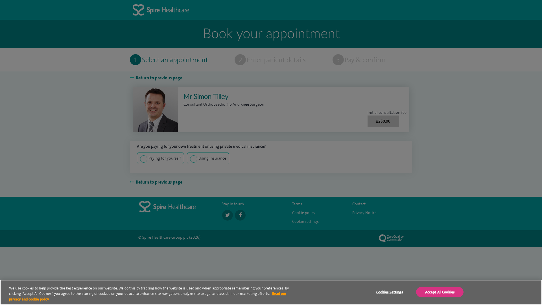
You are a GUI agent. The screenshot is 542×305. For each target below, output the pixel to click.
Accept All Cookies (439, 292)
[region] (271, 292)
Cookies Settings (389, 292)
